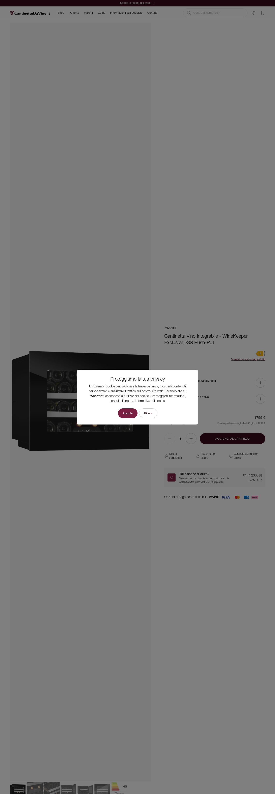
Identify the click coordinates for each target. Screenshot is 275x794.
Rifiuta (148, 413)
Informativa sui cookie (150, 401)
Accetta (128, 413)
